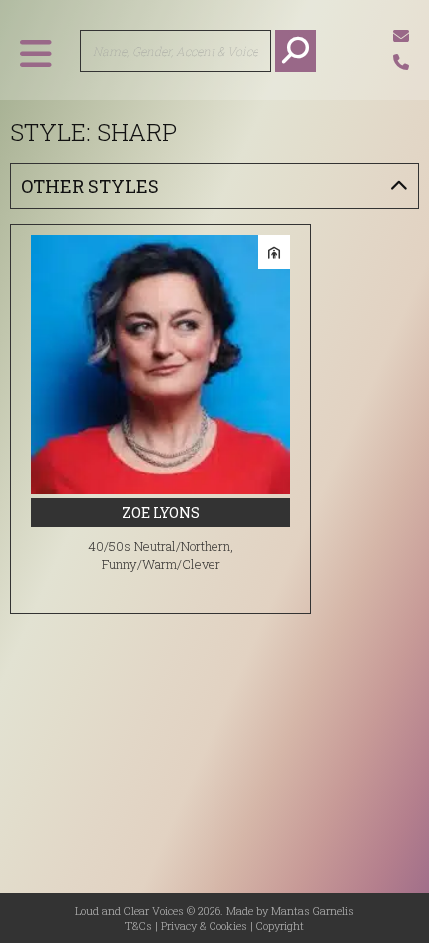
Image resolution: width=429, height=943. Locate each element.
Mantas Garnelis (312, 910)
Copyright (280, 925)
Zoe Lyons (161, 512)
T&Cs (138, 925)
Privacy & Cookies (204, 925)
